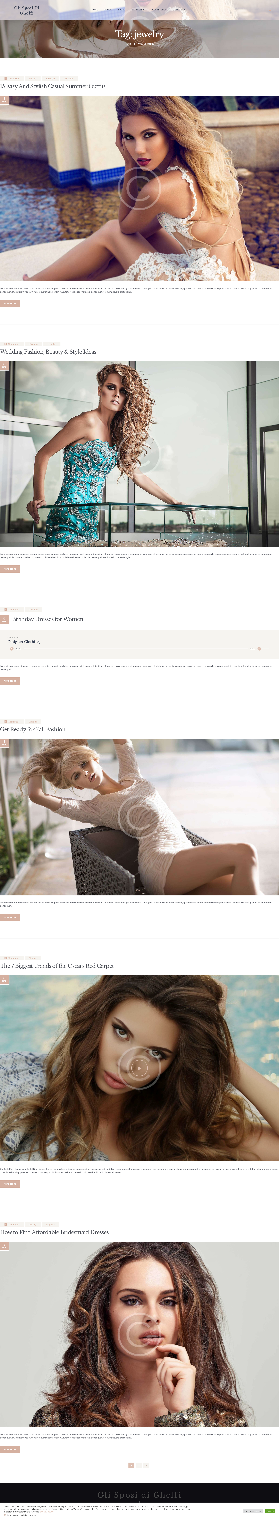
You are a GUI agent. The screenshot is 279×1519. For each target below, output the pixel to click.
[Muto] (259, 649)
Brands (33, 721)
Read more (10, 303)
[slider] (266, 649)
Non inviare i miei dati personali (22, 1515)
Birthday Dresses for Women (47, 619)
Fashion (33, 344)
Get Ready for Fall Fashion (32, 729)
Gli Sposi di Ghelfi (140, 1495)
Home (128, 44)
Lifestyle (50, 78)
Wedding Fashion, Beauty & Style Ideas (48, 352)
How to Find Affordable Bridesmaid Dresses (54, 1232)
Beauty (32, 78)
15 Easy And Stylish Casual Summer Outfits (52, 86)
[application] (139, 649)
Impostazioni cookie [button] (252, 1511)
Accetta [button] (270, 1511)
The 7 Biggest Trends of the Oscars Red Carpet (57, 966)
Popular (69, 78)
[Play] (12, 649)
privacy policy (47, 1511)
